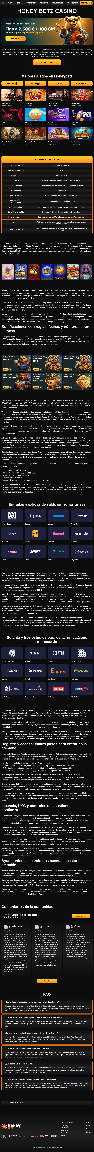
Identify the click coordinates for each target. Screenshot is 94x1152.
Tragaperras (80, 83)
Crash (57, 83)
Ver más (47, 981)
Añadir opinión (81, 916)
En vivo (34, 83)
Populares (11, 83)
